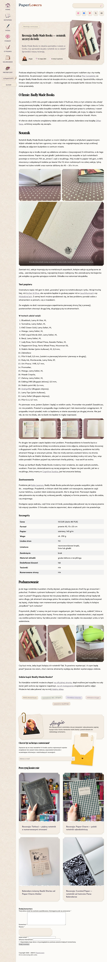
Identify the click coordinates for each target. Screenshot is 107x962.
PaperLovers (40, 953)
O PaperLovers (8, 78)
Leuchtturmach (87, 293)
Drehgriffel (26, 388)
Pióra (7, 30)
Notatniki (8, 20)
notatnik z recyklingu (61, 704)
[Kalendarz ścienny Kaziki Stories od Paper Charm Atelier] (39, 862)
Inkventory (8, 72)
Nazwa (22, 927)
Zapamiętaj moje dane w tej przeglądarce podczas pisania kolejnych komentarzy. (48, 942)
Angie (57, 723)
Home (7, 9)
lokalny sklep (57, 689)
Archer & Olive (32, 293)
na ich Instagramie (65, 685)
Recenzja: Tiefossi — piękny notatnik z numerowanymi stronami (39, 828)
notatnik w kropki (93, 698)
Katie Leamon (37, 485)
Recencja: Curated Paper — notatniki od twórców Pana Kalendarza (79, 893)
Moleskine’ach (25, 296)
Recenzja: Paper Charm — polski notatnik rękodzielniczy (81, 828)
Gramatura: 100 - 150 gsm (52, 697)
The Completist (88, 76)
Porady (8, 41)
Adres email (23, 937)
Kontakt (8, 85)
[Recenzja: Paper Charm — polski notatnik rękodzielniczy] (83, 798)
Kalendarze (8, 62)
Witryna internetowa (26, 940)
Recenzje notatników (30, 26)
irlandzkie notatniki (74, 697)
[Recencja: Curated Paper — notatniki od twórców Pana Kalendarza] (83, 862)
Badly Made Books (30, 698)
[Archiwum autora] (30, 727)
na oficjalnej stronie (63, 682)
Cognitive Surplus (50, 471)
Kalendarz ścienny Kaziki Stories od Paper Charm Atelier (38, 892)
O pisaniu (8, 51)
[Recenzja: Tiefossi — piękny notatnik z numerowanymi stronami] (39, 798)
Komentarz (23, 924)
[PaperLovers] (30, 6)
